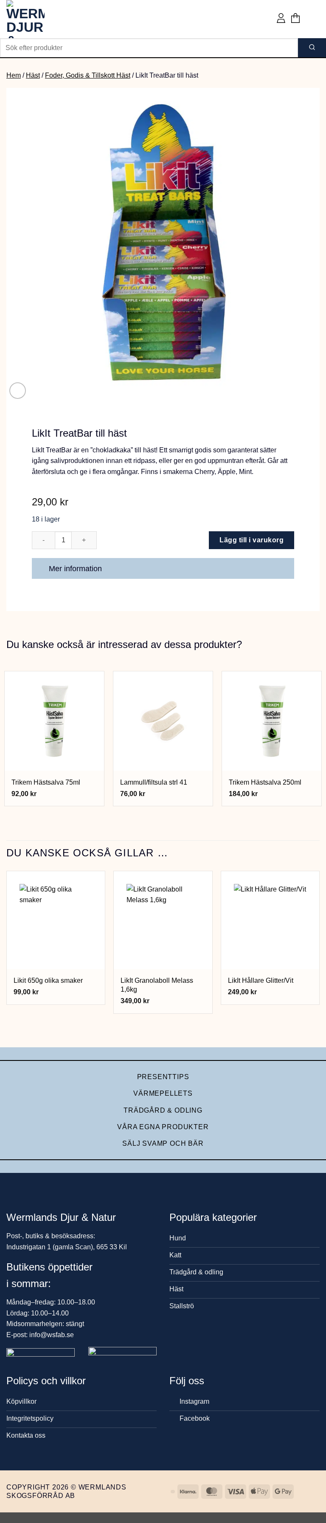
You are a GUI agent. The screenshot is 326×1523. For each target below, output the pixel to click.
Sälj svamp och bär (162, 1143)
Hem (13, 75)
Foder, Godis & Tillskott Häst (87, 75)
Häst (33, 75)
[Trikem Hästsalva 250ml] (271, 721)
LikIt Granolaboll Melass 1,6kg (157, 985)
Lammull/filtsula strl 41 (153, 782)
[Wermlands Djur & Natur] (38, 19)
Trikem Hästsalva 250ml (265, 782)
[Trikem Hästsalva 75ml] (54, 721)
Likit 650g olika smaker (48, 980)
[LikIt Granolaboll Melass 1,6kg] (163, 920)
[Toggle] (283, 569)
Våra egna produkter (162, 1126)
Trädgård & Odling (163, 1110)
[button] (295, 19)
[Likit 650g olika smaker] (56, 920)
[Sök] (312, 47)
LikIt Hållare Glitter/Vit (260, 980)
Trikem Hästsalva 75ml (45, 782)
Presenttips (163, 1076)
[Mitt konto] (281, 19)
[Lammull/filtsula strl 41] (163, 721)
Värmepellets (163, 1093)
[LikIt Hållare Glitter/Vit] (270, 920)
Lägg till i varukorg (251, 540)
